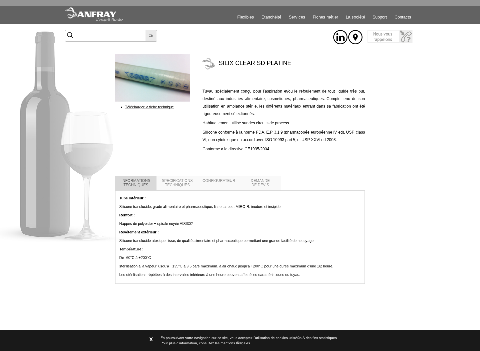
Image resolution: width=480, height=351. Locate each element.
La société (355, 17)
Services (297, 17)
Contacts (402, 17)
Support (379, 17)
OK (151, 36)
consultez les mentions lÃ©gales (224, 343)
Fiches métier (325, 17)
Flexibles (245, 17)
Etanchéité (271, 17)
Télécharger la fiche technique (149, 107)
